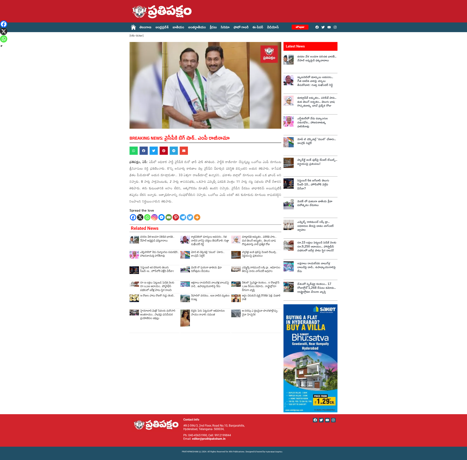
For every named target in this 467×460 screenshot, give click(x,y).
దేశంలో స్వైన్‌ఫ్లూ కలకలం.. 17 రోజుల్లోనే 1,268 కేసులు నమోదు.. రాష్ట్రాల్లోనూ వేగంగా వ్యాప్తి (260, 287)
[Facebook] (317, 27)
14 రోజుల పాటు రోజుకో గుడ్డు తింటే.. (157, 296)
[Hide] (1, 46)
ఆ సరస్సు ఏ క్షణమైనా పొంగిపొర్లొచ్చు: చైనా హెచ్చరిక (260, 313)
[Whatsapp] (147, 217)
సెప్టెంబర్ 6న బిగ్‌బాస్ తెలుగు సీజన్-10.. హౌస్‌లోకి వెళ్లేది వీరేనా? (157, 270)
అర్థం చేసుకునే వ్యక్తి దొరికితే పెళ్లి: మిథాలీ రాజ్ (261, 298)
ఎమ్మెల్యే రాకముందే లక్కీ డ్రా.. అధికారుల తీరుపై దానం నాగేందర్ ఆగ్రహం (261, 270)
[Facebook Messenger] (161, 217)
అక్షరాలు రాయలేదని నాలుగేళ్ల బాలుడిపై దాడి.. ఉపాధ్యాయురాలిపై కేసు (210, 285)
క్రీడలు (213, 28)
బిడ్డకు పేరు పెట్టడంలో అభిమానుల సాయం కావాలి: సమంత (208, 313)
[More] (197, 217)
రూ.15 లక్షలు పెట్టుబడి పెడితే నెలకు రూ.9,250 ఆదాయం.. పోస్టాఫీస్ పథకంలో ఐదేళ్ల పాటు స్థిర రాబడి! (157, 287)
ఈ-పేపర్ (257, 28)
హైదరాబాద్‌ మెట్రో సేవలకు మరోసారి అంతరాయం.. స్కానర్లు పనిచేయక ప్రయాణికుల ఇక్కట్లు (157, 315)
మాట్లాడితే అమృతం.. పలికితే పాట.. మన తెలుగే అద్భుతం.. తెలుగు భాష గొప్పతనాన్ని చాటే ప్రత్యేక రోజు (259, 241)
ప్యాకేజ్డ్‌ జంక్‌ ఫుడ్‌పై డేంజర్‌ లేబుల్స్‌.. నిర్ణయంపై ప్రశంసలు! (259, 254)
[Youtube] (329, 27)
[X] (140, 217)
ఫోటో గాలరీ (241, 28)
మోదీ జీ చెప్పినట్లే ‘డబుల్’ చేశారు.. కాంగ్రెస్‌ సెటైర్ (208, 254)
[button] (134, 151)
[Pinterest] (176, 217)
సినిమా (225, 28)
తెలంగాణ (145, 28)
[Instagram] (335, 27)
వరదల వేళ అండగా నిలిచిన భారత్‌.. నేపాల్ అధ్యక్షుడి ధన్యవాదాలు (157, 239)
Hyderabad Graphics (274, 452)
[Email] (168, 217)
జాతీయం (178, 28)
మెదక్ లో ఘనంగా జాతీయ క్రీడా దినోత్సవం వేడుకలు (206, 270)
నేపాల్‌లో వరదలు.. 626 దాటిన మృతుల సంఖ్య (210, 298)
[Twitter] (323, 27)
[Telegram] (183, 217)
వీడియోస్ (273, 28)
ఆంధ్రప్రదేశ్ (162, 28)
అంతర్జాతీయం (197, 28)
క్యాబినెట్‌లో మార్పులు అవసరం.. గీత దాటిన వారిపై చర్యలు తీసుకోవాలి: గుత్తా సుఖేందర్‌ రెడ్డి (210, 241)
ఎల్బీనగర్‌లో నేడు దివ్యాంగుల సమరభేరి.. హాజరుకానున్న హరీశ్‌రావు (159, 254)
